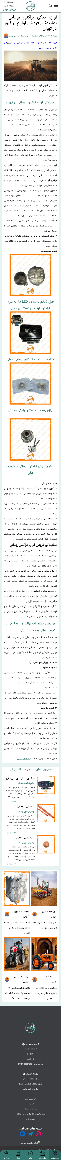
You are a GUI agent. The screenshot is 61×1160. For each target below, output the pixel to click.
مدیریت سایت (30, 1109)
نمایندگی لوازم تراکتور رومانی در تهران (31, 102)
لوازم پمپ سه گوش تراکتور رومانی (30, 410)
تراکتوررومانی (23, 758)
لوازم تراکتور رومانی (30, 1079)
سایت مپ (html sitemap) (30, 1064)
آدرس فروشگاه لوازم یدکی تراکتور (30, 1114)
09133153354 (8, 10)
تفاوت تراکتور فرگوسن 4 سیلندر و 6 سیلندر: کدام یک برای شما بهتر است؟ (17, 993)
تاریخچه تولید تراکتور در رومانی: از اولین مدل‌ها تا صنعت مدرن (46, 993)
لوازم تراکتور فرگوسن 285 (30, 1084)
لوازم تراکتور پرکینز (30, 1089)
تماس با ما (31, 1119)
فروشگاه (30, 1059)
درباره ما (30, 1104)
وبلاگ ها (31, 1054)
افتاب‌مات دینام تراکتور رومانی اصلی (30, 359)
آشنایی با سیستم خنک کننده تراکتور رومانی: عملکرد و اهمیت (17, 928)
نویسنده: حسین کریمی (18, 36)
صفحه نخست (30, 1049)
